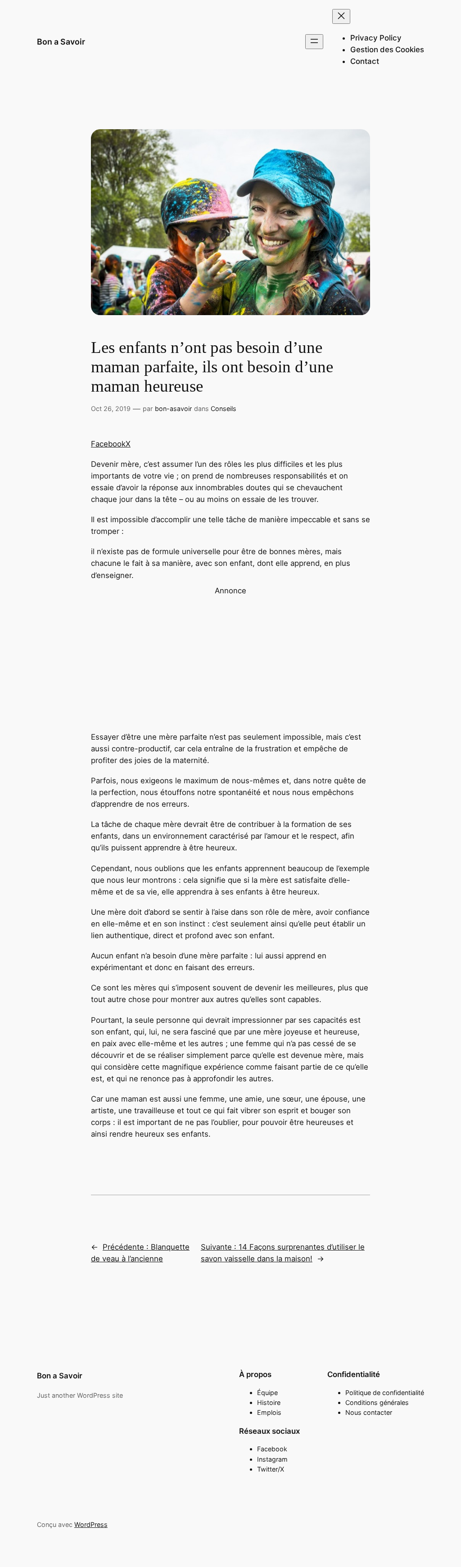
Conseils (223, 408)
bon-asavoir (173, 408)
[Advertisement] (230, 659)
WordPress (91, 1524)
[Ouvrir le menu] (314, 41)
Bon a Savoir (61, 41)
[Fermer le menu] (341, 16)
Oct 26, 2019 (111, 408)
